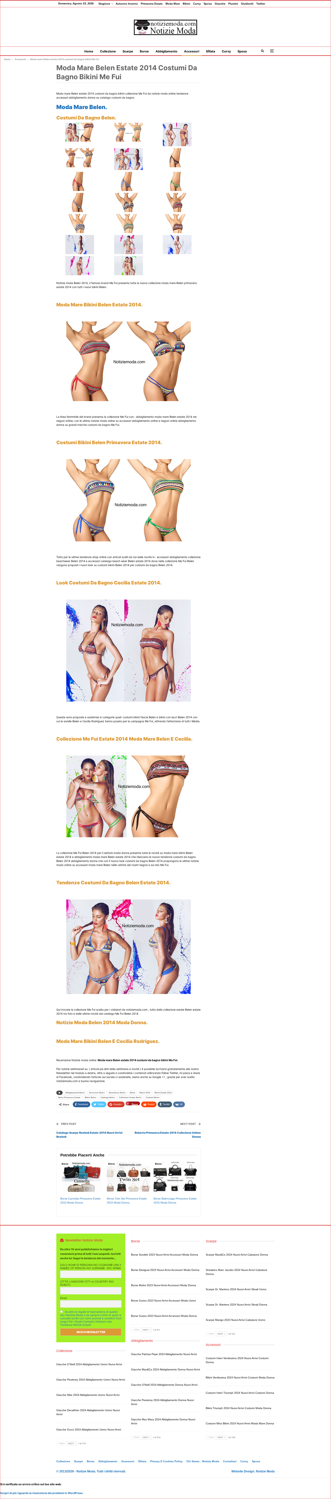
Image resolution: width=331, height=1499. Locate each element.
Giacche (220, 3)
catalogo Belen (108, 1097)
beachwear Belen (117, 1093)
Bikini (186, 3)
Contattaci (230, 1461)
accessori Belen (97, 1093)
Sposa (208, 3)
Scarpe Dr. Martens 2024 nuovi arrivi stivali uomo (236, 1289)
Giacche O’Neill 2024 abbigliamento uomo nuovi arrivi (89, 1364)
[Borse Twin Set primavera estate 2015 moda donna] (128, 1177)
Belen (132, 1093)
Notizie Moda (265, 1471)
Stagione (104, 3)
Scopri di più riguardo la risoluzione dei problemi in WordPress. (41, 1493)
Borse (144, 51)
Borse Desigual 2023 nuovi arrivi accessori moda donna (165, 1269)
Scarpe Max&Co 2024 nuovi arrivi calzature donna (237, 1254)
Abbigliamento (166, 51)
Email (63, 1298)
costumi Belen (152, 1097)
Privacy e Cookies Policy (166, 1461)
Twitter (260, 3)
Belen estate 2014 (163, 1093)
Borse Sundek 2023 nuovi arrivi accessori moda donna (164, 1254)
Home (88, 51)
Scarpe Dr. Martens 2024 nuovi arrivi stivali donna (236, 1304)
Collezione (108, 51)
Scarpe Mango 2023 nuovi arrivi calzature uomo (235, 1319)
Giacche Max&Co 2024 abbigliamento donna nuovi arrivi (165, 1369)
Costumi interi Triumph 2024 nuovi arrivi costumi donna (240, 1392)
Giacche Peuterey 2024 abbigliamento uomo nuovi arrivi (90, 1379)
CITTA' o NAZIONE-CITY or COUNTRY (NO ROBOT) (87, 1283)
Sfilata (210, 51)
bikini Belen (90, 1097)
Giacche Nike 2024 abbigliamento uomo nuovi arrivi (88, 1394)
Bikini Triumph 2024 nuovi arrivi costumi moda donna (238, 1408)
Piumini (233, 3)
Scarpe (128, 51)
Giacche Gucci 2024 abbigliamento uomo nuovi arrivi (88, 1429)
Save (135, 1104)
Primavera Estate (152, 3)
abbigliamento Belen (75, 1093)
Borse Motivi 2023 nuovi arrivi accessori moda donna (163, 1285)
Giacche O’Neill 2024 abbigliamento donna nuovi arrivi (164, 1384)
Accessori (191, 51)
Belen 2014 (145, 1093)
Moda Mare (173, 3)
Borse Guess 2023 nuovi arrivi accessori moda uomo (163, 1300)
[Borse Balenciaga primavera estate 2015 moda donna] (175, 1177)
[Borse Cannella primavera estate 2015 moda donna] (81, 1177)
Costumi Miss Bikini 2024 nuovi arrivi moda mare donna (240, 1423)
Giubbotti (247, 3)
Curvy (197, 3)
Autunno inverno (127, 3)
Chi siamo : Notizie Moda (202, 1461)
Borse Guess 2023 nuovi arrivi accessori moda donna (164, 1315)
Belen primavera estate (69, 1097)
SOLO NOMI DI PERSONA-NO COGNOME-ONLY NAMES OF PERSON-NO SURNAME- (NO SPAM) (90, 1266)
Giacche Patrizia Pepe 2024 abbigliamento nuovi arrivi (164, 1354)
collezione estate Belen (130, 1097)
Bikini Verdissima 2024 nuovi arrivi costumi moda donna (240, 1377)
